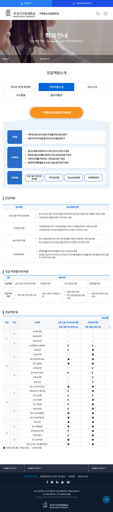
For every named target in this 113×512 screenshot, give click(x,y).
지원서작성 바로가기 (84, 3)
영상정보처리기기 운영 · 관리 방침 (52, 476)
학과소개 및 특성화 (21, 87)
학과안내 (5, 59)
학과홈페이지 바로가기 (34, 468)
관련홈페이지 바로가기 (98, 468)
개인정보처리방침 (30, 476)
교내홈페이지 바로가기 (9, 468)
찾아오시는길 (83, 476)
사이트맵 (71, 476)
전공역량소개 (45, 59)
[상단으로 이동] (106, 501)
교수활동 (20, 95)
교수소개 (92, 87)
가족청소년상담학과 (49, 13)
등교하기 (27, 3)
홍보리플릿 (56, 95)
